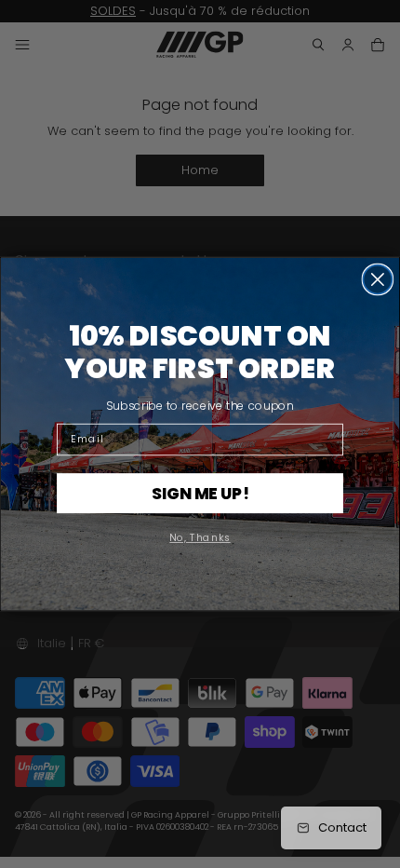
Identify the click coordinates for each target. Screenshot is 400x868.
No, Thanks (199, 538)
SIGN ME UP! (200, 492)
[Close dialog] (377, 279)
